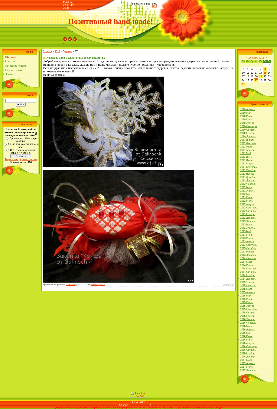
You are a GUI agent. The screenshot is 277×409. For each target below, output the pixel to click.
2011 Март (246, 146)
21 (260, 76)
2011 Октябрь (248, 170)
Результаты (11, 159)
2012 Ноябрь (247, 214)
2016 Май (245, 332)
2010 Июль (246, 119)
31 (243, 84)
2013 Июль (246, 238)
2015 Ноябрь (247, 316)
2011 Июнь (246, 156)
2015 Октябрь (248, 312)
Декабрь (67, 51)
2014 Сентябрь (248, 268)
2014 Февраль (248, 258)
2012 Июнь (246, 197)
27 (256, 80)
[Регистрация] (70, 40)
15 (265, 72)
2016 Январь (247, 319)
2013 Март (246, 224)
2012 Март (246, 187)
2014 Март (246, 261)
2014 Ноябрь (247, 275)
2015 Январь (247, 282)
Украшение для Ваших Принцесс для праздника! (76, 57)
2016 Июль (246, 339)
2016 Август (247, 343)
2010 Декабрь (248, 136)
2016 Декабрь (248, 356)
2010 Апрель (247, 109)
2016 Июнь (246, 336)
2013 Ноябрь (247, 251)
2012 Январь (247, 180)
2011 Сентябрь (248, 167)
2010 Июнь (246, 116)
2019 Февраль (248, 370)
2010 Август (247, 123)
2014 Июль (246, 265)
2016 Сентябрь (248, 346)
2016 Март (246, 326)
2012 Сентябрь (248, 207)
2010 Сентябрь (248, 126)
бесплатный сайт (139, 405)
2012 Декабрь (248, 217)
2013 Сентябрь (248, 244)
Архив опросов (28, 159)
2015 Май (245, 295)
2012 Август (247, 204)
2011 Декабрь (248, 177)
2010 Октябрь (248, 129)
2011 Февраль (248, 143)
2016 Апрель (247, 329)
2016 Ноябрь (247, 353)
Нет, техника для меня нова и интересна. (23, 151)
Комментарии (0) (98, 285)
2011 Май (245, 153)
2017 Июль (246, 366)
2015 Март (246, 288)
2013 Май (245, 231)
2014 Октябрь (248, 272)
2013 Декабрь (248, 255)
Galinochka (70, 285)
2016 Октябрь (248, 349)
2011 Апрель (247, 150)
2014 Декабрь (248, 278)
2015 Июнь (246, 299)
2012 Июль (246, 200)
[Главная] (65, 40)
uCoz (155, 405)
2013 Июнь (246, 234)
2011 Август (247, 163)
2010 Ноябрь (247, 133)
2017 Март (246, 360)
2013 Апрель (247, 228)
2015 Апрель (247, 292)
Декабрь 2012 (256, 57)
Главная (47, 51)
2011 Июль (246, 160)
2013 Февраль (248, 221)
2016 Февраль (248, 322)
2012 (57, 51)
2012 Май (245, 194)
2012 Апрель (247, 190)
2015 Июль (246, 302)
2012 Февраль (248, 183)
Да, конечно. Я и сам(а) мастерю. (23, 140)
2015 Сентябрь (248, 309)
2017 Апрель (247, 363)
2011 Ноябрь (247, 173)
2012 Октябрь (248, 211)
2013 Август (247, 241)
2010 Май (245, 112)
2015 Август (247, 305)
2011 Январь (247, 139)
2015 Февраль (248, 285)
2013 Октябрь (248, 248)
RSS (154, 6)
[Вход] (75, 40)
